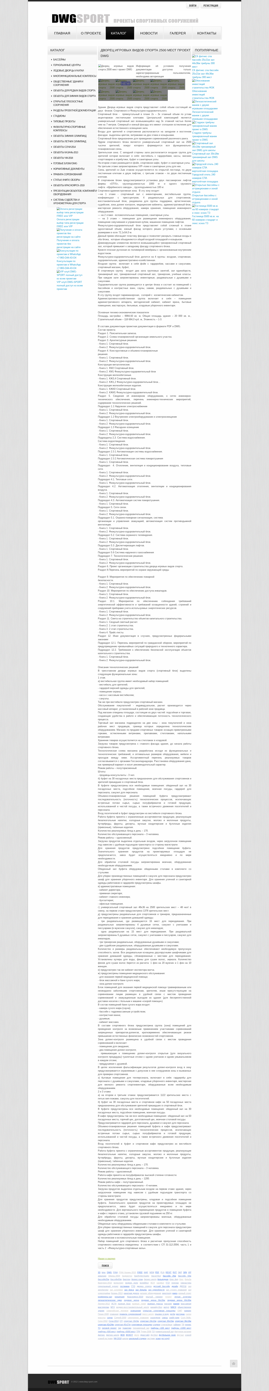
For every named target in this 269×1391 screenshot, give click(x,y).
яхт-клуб (165, 1338)
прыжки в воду (162, 1314)
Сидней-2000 (120, 1317)
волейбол (144, 1283)
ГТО (133, 1286)
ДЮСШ (183, 1286)
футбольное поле (167, 1335)
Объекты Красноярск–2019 (68, 185)
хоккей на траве (105, 1338)
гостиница (124, 1286)
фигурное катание (182, 1331)
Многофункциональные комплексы (74, 76)
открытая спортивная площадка (159, 1311)
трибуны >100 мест (160, 1328)
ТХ (153, 1331)
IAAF (146, 1272)
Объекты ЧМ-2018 (63, 158)
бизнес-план (137, 1279)
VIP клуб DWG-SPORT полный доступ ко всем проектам (70, 285)
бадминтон (127, 1276)
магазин (168, 1304)
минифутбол (156, 1307)
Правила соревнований (67, 174)
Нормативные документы (68, 169)
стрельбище (166, 1324)
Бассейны (59, 59)
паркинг (187, 1311)
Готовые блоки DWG (65, 163)
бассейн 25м (169, 1276)
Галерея (178, 33)
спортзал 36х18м (183, 1321)
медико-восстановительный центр (132, 1307)
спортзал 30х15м (166, 1321)
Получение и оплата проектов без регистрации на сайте (69, 244)
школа (125, 1338)
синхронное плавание (138, 1317)
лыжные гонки (139, 1304)
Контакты (206, 33)
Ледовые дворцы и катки (68, 70)
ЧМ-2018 (117, 1338)
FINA (115, 1272)
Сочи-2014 (114, 1321)
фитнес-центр (112, 1335)
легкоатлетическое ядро (110, 1300)
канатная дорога (131, 1293)
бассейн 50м (184, 1276)
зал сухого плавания (176, 1290)
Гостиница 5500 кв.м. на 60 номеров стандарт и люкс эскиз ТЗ (205, 220)
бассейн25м (103, 1279)
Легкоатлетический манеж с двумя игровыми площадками (205, 115)
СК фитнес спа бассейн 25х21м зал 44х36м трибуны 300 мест (205, 74)
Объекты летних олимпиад (69, 141)
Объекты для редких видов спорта (74, 90)
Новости (149, 33)
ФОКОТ (129, 1335)
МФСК (173, 1307)
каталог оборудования (150, 1293)
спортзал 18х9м (131, 1321)
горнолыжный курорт (108, 1286)
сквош (165, 1317)
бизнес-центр (150, 1279)
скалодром (155, 1317)
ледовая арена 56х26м (153, 1300)
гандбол (160, 1283)
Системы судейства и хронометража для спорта (69, 201)
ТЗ (99, 1328)
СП (121, 1321)
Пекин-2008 (103, 1314)
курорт (168, 1297)
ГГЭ (167, 1283)
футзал (180, 1335)
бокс (181, 1279)
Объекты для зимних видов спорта (74, 96)
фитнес (101, 1335)
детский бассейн (161, 1286)
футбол (154, 1335)
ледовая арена (131, 1300)
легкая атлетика (182, 1297)
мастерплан (103, 1307)
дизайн (175, 1286)
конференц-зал (105, 1297)
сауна (110, 1317)
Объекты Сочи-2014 (64, 147)
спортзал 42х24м (106, 1324)
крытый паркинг (154, 1297)
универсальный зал (164, 1331)
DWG (109, 1272)
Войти (192, 5)
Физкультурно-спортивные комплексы (69, 129)
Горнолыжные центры (67, 65)
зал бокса (129, 1290)
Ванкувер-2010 (105, 1283)
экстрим (151, 1338)
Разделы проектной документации (74, 110)
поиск (105, 1265)
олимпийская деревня (117, 1311)
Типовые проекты (64, 121)
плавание (114, 1314)
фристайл (145, 1335)
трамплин (126, 1328)
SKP (180, 1272)
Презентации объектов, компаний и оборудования (75, 192)
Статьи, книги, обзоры (66, 179)
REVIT (168, 1272)
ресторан (180, 1314)
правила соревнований (130, 1314)
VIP (189, 1272)
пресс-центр (148, 1314)
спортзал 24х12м (148, 1321)
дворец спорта (144, 1286)
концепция (119, 1297)
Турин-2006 (146, 1331)
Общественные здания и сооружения (68, 83)
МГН (113, 1307)
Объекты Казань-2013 (65, 152)
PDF (157, 1272)
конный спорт (184, 1293)
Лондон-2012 (104, 1304)
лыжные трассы (155, 1304)
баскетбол (156, 1276)
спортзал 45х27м (123, 1324)
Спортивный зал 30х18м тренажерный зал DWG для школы (205, 157)
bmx (104, 1272)
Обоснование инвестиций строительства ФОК (203, 94)
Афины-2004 (114, 1276)
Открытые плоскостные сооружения (68, 103)
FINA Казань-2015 (127, 1272)
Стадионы (59, 116)
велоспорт (118, 1283)
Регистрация (210, 5)
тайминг (177, 1324)
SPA (185, 1272)
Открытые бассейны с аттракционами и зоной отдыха (205, 199)
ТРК (138, 1331)
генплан (175, 1283)
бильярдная (162, 1279)
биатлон (126, 1279)
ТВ (183, 1324)
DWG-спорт (123, 17)
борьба (188, 1279)
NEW (152, 1272)
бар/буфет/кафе (141, 1276)
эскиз (158, 1338)
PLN (162, 1272)
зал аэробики (116, 1290)
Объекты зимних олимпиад (69, 136)
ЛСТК (113, 1304)
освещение (135, 1311)
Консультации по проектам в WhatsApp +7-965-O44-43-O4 (69, 264)
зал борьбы (141, 1290)
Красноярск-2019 (135, 1297)
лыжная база (124, 1304)
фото (136, 1335)
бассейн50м (116, 1279)
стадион (156, 1324)
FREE (140, 1272)
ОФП (180, 1311)
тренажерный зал (141, 1328)
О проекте (91, 33)
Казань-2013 (117, 1293)
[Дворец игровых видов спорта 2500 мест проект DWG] (116, 67)
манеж (176, 1304)
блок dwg (173, 1279)
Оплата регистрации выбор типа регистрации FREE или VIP (70, 223)
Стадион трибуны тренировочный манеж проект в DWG (204, 136)
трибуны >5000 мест (126, 1331)
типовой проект (109, 1328)
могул (166, 1307)
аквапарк (102, 1276)
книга (174, 1293)
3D (99, 1272)
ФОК (122, 1335)
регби (172, 1314)
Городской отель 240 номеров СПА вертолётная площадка (205, 178)
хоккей (188, 1335)
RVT (175, 1272)
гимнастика (186, 1283)
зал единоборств (156, 1290)
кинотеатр (166, 1293)
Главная (62, 33)
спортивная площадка (141, 1324)
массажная (186, 1304)
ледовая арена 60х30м (179, 1300)
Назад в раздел (106, 1258)
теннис (188, 1324)
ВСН (153, 1283)
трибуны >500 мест (107, 1331)
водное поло (131, 1283)
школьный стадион (137, 1338)
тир (119, 1328)
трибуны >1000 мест (181, 1328)
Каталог (118, 33)
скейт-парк (174, 1317)
